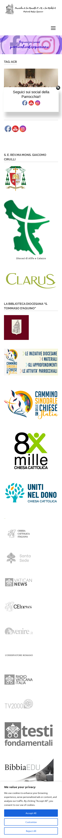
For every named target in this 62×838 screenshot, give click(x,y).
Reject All (31, 830)
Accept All (31, 813)
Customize (31, 821)
